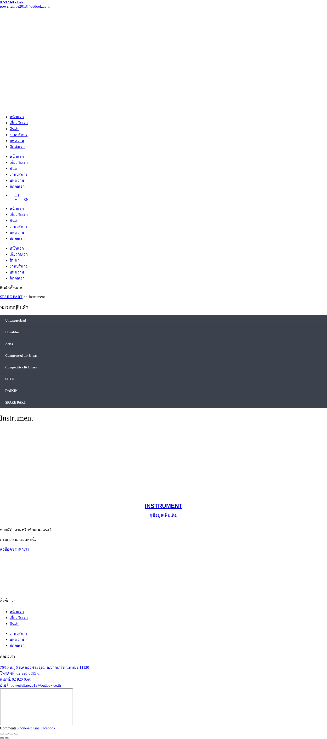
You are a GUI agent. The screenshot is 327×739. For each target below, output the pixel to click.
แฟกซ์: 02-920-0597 (16, 679)
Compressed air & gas (21, 355)
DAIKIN (11, 391)
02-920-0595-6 (11, 2)
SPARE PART (11, 297)
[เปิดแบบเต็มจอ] (7, 733)
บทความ (17, 141)
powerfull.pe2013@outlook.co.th (25, 6)
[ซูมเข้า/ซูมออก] (2, 733)
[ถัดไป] (7, 738)
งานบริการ (19, 135)
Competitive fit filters (21, 367)
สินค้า (14, 129)
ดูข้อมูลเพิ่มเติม (163, 515)
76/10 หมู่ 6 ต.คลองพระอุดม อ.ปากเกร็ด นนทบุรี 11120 (44, 667)
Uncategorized (15, 320)
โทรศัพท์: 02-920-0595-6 (19, 673)
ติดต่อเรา (17, 147)
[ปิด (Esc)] (16, 733)
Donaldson (13, 332)
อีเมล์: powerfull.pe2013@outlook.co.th (30, 685)
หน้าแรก (17, 117)
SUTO (9, 379)
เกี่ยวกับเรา (19, 123)
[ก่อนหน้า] (2, 738)
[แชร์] (11, 733)
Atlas (9, 344)
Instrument (163, 506)
